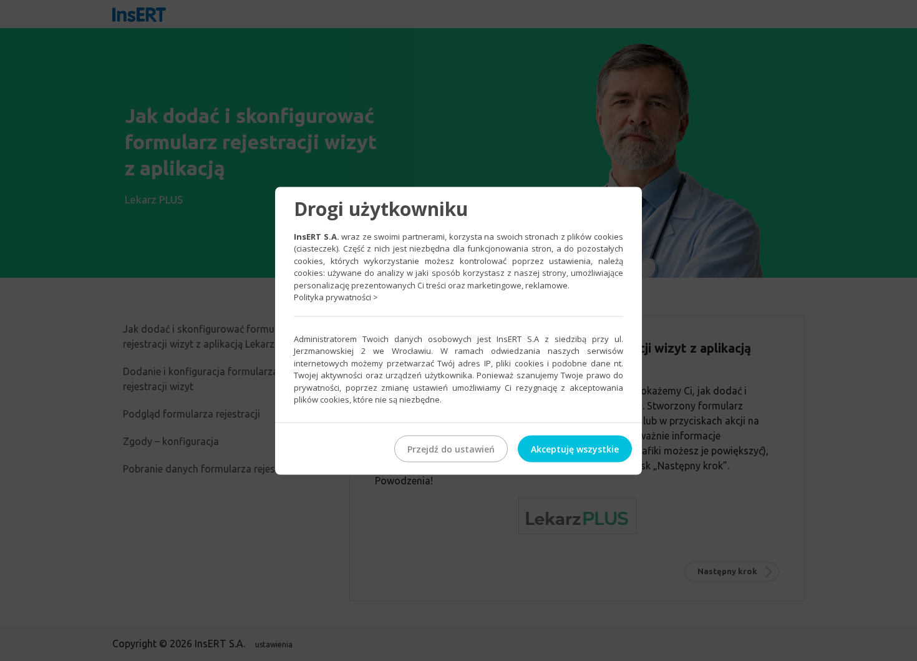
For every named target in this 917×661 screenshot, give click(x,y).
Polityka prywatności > (336, 297)
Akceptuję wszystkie (575, 448)
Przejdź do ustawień (451, 448)
